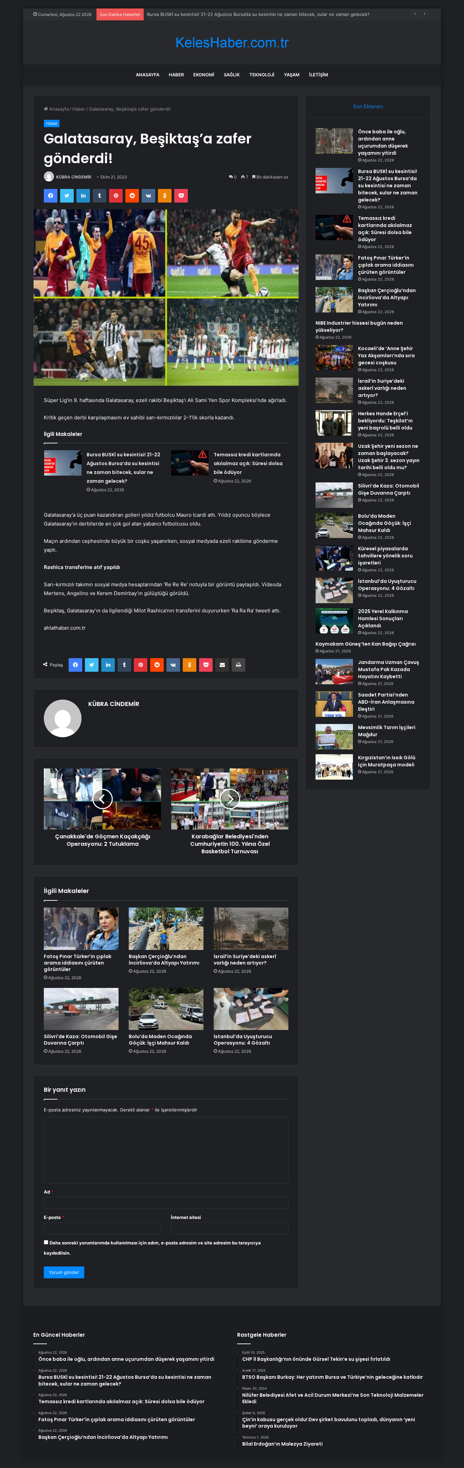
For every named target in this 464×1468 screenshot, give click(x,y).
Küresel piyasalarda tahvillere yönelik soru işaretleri (385, 555)
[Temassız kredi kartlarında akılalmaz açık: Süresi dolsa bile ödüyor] (190, 463)
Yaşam (292, 74)
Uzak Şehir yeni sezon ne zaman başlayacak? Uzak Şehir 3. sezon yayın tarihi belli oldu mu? (389, 457)
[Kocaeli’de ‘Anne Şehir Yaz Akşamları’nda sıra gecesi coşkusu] (334, 357)
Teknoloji (261, 74)
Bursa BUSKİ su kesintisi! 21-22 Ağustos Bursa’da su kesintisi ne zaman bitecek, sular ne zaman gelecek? (258, 14)
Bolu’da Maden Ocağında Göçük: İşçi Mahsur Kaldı (160, 1039)
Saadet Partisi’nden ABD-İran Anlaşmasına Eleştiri (386, 701)
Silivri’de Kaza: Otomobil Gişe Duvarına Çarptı (80, 1039)
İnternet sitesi (186, 1217)
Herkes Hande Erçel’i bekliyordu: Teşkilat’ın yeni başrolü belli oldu (385, 420)
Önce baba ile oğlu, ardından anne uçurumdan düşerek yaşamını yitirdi (383, 142)
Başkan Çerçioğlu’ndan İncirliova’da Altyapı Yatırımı (164, 959)
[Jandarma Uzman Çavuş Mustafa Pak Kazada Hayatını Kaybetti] (334, 671)
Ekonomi (203, 74)
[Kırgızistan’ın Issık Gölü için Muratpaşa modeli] (334, 767)
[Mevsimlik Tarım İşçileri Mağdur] (334, 736)
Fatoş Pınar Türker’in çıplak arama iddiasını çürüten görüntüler (77, 963)
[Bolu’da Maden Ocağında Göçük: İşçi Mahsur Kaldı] (166, 1009)
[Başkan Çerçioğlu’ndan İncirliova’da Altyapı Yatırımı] (166, 929)
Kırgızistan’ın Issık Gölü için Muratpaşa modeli (386, 761)
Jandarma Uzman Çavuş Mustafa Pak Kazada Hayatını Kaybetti (388, 669)
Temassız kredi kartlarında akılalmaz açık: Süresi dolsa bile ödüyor (248, 463)
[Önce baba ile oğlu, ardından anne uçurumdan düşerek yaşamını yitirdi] (334, 141)
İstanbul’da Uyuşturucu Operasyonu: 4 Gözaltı (243, 1039)
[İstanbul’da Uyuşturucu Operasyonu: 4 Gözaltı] (251, 1009)
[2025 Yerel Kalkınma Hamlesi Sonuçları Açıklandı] (334, 620)
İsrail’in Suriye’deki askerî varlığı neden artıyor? (245, 959)
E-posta (54, 1217)
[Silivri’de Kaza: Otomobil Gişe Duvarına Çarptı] (81, 1009)
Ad (48, 1192)
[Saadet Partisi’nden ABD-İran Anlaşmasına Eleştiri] (334, 704)
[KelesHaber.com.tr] (232, 42)
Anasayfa (147, 74)
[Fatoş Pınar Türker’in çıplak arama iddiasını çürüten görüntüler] (81, 929)
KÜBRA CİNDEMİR (73, 176)
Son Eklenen (368, 106)
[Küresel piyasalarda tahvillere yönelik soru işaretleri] (334, 558)
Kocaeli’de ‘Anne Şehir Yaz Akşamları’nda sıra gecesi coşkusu (386, 355)
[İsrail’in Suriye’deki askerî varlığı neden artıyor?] (251, 929)
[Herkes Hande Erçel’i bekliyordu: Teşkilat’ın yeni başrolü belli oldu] (334, 423)
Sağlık (232, 74)
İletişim (318, 74)
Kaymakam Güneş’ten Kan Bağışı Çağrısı (366, 644)
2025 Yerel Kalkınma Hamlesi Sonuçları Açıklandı (383, 618)
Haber (176, 74)
